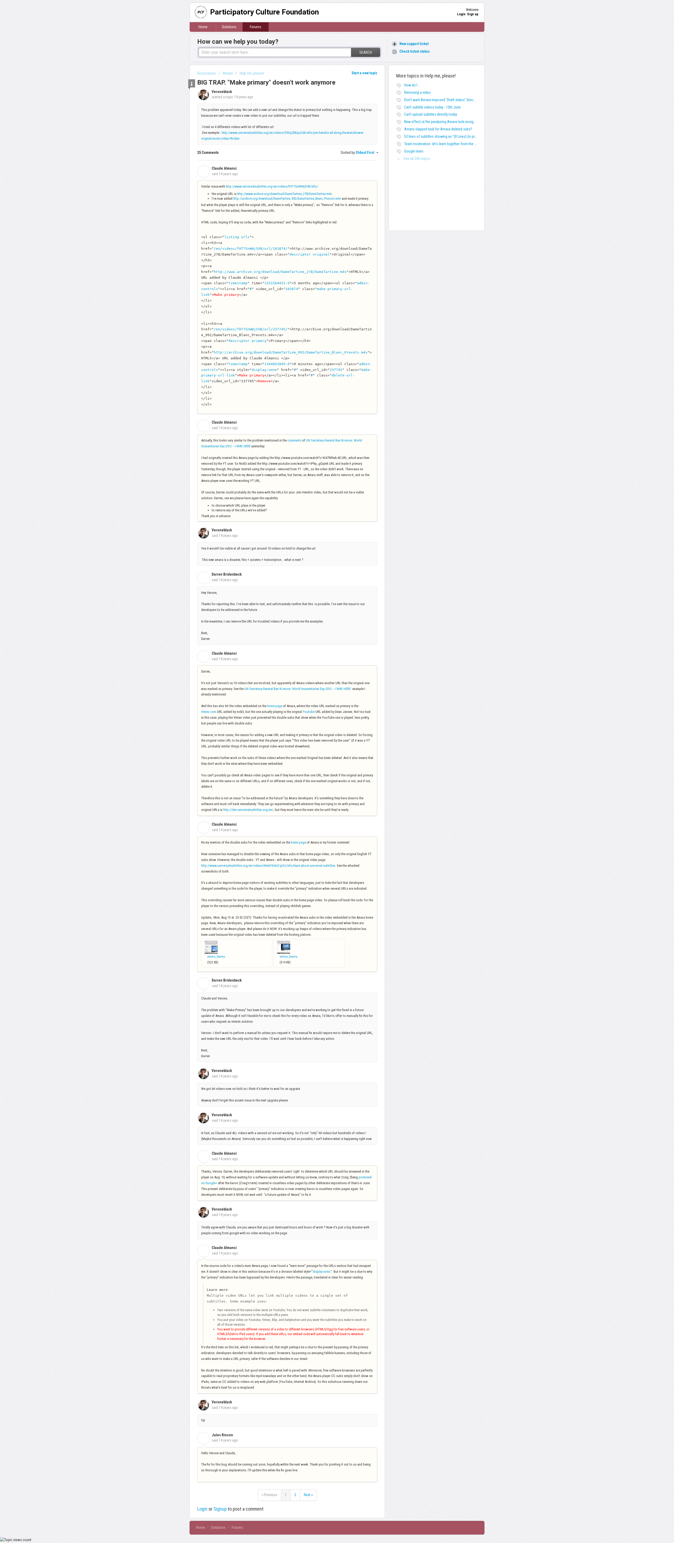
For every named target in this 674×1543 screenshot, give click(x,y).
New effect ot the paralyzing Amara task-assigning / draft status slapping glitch (463, 122)
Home (203, 27)
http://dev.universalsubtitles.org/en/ (248, 810)
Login (202, 1509)
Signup (220, 1509)
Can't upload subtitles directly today (430, 114)
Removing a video (417, 92)
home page (274, 706)
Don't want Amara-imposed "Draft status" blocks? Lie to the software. (456, 100)
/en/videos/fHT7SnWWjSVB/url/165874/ (251, 249)
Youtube (309, 712)
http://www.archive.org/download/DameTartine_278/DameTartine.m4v (284, 194)
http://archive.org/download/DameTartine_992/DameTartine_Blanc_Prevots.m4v (287, 198)
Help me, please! (252, 73)
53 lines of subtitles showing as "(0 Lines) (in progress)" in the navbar (455, 136)
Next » (308, 1495)
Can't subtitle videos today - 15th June (432, 107)
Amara (228, 73)
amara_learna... (217, 956)
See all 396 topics (417, 158)
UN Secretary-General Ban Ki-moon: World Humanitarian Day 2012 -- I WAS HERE (297, 689)
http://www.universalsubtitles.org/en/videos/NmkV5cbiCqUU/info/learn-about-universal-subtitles (268, 866)
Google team (413, 151)
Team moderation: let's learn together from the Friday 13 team (450, 144)
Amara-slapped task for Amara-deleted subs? (438, 129)
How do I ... (412, 85)
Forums (255, 27)
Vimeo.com (208, 712)
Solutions (229, 27)
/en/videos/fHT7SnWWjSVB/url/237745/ (251, 329)
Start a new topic (364, 73)
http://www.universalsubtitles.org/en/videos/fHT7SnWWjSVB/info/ (272, 186)
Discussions (206, 73)
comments (294, 440)
